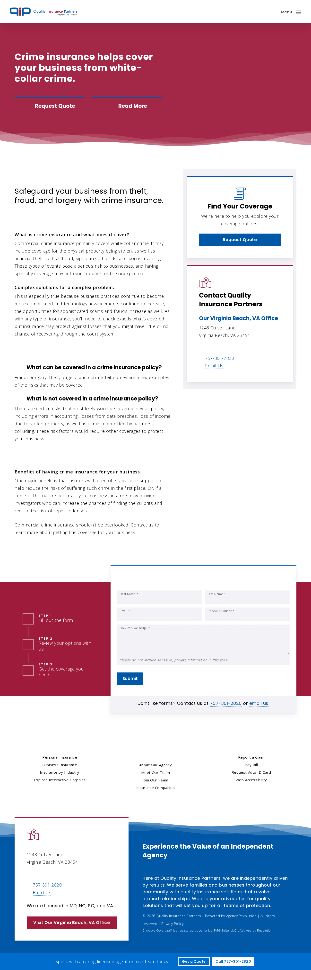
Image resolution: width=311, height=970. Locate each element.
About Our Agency (155, 764)
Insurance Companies (155, 787)
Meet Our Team (155, 772)
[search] (272, 11)
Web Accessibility (251, 779)
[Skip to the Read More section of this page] (127, 106)
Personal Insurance (59, 757)
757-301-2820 (219, 358)
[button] (291, 12)
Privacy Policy (172, 923)
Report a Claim (251, 757)
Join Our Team (155, 780)
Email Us (214, 366)
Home (21, 177)
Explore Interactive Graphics (60, 779)
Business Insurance (53, 177)
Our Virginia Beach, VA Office (238, 318)
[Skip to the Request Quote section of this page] (50, 106)
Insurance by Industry (59, 772)
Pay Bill (251, 764)
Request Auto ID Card (251, 772)
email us (258, 703)
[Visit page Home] (43, 11)
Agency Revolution (241, 916)
